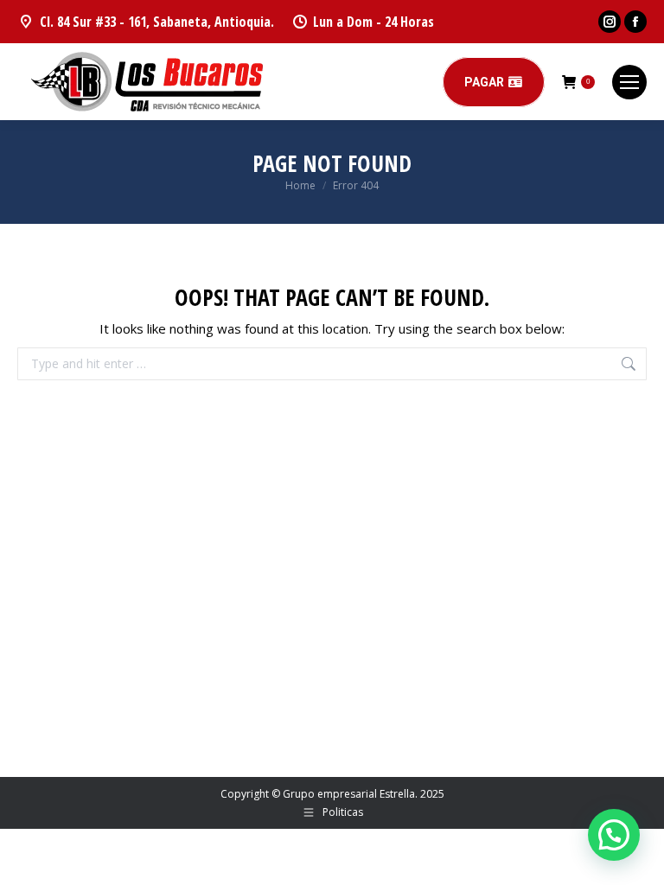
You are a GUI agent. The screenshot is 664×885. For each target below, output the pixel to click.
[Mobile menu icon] (629, 82)
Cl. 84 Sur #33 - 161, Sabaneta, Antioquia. (157, 21)
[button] (614, 835)
